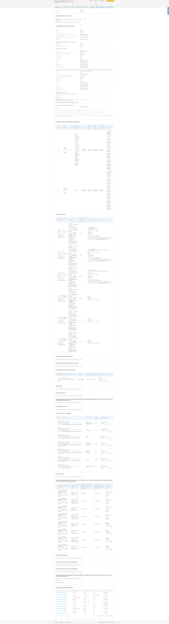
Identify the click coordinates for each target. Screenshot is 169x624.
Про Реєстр (56, 622)
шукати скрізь (96, 4)
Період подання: (85, 6)
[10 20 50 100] (58, 616)
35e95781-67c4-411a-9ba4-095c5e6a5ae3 (61, 592)
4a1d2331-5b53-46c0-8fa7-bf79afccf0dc (61, 610)
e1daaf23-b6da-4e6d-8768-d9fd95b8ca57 (61, 599)
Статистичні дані (67, 622)
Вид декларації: (57, 6)
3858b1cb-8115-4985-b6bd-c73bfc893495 (61, 597)
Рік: (61, 6)
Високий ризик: (92, 6)
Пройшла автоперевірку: (109, 6)
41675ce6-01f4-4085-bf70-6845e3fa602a (61, 608)
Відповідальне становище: (100, 6)
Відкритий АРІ (61, 622)
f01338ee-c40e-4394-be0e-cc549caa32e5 (61, 601)
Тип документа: (66, 6)
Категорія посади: (78, 6)
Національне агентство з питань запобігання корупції (107, 622)
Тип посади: (72, 6)
